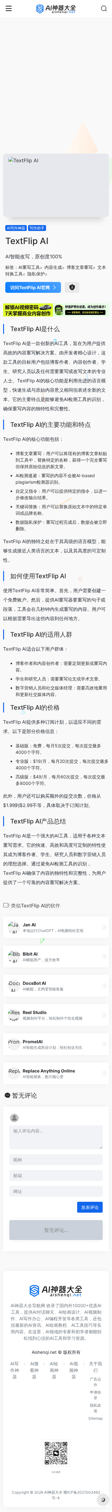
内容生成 (53, 267)
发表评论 (90, 1207)
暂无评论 (24, 1095)
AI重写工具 (29, 267)
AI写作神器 (16, 228)
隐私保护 (36, 273)
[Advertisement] (56, 94)
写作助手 (37, 228)
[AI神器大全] (56, 8)
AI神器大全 (53, 1492)
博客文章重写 (80, 267)
